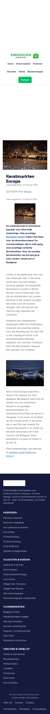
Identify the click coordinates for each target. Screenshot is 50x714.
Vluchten (11, 71)
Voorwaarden (10, 709)
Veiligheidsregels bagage (15, 616)
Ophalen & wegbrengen (15, 551)
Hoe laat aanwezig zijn (14, 626)
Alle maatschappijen (13, 593)
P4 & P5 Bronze (11, 546)
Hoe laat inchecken (12, 621)
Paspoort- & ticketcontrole (16, 631)
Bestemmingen (35, 71)
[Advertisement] (25, 25)
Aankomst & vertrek (13, 564)
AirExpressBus (10, 663)
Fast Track (8, 635)
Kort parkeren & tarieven (15, 527)
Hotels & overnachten (14, 654)
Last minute (9, 579)
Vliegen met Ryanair (13, 588)
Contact (25, 80)
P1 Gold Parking (11, 536)
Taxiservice (9, 673)
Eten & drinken (10, 682)
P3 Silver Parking (12, 541)
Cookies (30, 702)
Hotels (22, 71)
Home (11, 63)
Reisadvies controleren (14, 640)
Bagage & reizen (11, 612)
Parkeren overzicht (12, 518)
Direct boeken (23, 63)
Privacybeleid (39, 709)
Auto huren (8, 678)
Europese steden (15, 236)
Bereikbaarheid (11, 659)
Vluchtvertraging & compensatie (19, 598)
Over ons (7, 702)
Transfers (8, 668)
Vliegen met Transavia (14, 584)
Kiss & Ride (9, 532)
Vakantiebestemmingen (15, 574)
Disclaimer (24, 709)
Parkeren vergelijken (13, 522)
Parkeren (37, 63)
